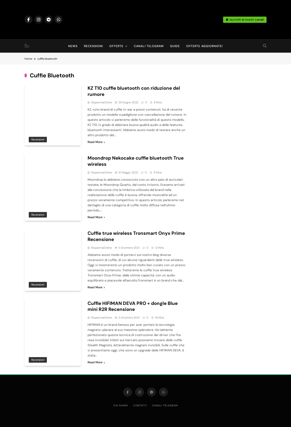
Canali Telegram (149, 46)
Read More (95, 142)
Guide (175, 46)
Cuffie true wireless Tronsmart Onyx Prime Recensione (136, 236)
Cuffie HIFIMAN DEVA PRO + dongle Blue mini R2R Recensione (133, 306)
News (73, 46)
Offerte (116, 46)
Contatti (140, 405)
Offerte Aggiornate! (204, 46)
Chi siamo (120, 405)
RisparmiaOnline (101, 102)
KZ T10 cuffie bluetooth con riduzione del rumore (134, 91)
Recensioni (93, 46)
